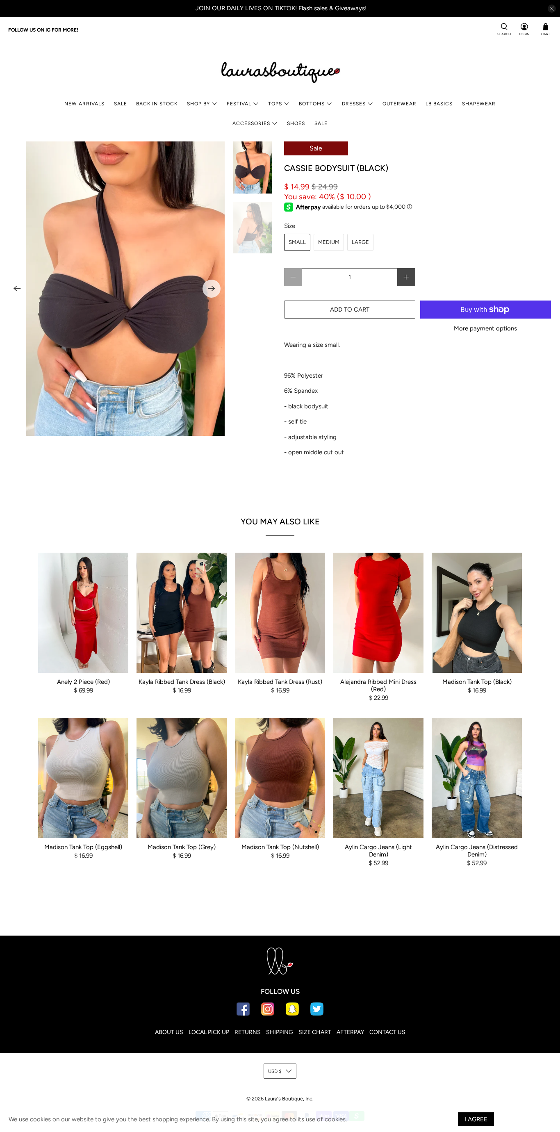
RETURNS (247, 1032)
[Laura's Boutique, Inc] (280, 70)
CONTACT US (387, 1032)
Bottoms (312, 104)
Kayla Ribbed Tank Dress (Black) (182, 682)
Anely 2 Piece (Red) (83, 682)
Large (360, 242)
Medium (328, 242)
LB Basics (439, 104)
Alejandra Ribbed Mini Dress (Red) (378, 685)
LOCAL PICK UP (209, 1032)
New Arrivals (84, 104)
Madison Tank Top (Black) (477, 682)
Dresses (354, 104)
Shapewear (479, 104)
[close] (552, 9)
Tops (275, 104)
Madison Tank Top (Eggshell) (83, 847)
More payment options (485, 328)
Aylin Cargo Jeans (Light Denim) (378, 850)
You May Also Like (280, 521)
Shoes (296, 123)
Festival (239, 104)
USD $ (275, 1071)
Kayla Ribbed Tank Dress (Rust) (280, 682)
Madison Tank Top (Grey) (182, 847)
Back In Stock (157, 104)
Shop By (198, 104)
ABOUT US (169, 1032)
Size (289, 226)
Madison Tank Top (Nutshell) (280, 847)
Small (297, 242)
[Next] (212, 289)
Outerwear (399, 104)
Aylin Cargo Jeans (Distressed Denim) (477, 850)
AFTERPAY (350, 1032)
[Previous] (17, 289)
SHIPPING (279, 1032)
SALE (120, 104)
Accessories (251, 123)
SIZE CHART (314, 1032)
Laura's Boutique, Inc (288, 1099)
